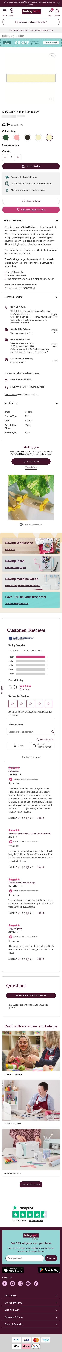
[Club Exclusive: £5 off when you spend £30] (31, 42)
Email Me (51, 1258)
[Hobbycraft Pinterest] (28, 1283)
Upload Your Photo (31, 461)
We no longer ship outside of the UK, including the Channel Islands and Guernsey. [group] (29, 3)
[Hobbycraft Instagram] (20, 1283)
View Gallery (31, 467)
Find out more (11, 373)
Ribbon (21, 36)
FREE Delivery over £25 (18, 30)
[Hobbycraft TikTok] (36, 1283)
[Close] (58, 3)
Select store (45, 183)
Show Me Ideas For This (33, 209)
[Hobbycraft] (31, 12)
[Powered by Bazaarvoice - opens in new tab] (31, 525)
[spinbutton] (11, 157)
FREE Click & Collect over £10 (41, 30)
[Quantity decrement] (5, 157)
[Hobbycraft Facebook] (4, 1283)
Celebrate (29, 412)
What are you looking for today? (33, 22)
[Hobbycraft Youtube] (12, 1283)
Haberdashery (8, 36)
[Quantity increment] (18, 157)
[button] (31, 78)
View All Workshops (31, 1184)
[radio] (5, 137)
